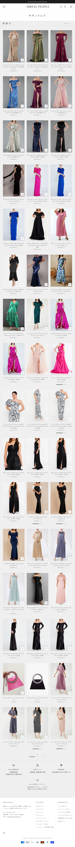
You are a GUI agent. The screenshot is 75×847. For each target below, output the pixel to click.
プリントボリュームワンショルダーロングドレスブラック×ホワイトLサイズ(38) (37, 426)
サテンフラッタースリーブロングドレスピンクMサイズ (61, 608)
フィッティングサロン (64, 809)
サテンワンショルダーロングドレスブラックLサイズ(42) (13, 473)
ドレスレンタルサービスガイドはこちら (37, 1)
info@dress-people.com (14, 817)
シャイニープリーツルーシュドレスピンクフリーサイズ (61, 742)
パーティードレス (41, 818)
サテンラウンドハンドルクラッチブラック (37, 698)
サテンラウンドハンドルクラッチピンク (13, 698)
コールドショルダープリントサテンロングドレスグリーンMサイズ (61, 290)
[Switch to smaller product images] (7, 23)
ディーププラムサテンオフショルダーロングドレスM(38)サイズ (37, 111)
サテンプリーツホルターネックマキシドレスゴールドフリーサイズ (37, 564)
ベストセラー (40, 809)
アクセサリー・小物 (41, 824)
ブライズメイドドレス (42, 821)
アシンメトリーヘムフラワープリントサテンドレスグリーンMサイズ (13, 334)
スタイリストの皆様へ (64, 812)
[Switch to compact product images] (10, 23)
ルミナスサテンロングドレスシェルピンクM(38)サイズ (61, 111)
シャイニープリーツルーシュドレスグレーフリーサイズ (37, 743)
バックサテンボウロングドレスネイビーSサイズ (13, 564)
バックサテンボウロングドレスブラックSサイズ (61, 517)
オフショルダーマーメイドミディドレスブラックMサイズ (37, 608)
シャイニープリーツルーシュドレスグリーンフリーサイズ (37, 334)
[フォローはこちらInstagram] (4, 833)
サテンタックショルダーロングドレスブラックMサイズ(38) (61, 156)
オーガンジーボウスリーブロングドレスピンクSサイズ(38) (37, 378)
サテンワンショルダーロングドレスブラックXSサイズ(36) (61, 473)
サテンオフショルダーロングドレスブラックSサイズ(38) (37, 654)
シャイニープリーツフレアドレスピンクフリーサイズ (61, 698)
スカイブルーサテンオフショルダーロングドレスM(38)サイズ (13, 111)
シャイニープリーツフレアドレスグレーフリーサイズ (13, 742)
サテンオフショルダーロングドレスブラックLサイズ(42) (13, 654)
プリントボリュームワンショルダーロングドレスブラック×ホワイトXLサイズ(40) (13, 426)
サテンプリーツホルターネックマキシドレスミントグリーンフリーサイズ (13, 609)
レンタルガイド (62, 806)
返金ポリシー (62, 821)
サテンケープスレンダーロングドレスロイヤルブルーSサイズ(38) (13, 244)
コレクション (40, 812)
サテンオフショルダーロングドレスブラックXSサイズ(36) (61, 654)
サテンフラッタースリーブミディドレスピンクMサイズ (61, 244)
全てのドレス (40, 806)
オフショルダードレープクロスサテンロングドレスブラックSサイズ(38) (37, 245)
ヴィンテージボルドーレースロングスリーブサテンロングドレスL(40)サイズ (61, 66)
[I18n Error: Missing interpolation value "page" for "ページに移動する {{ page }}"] (43, 755)
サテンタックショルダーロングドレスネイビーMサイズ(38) (37, 156)
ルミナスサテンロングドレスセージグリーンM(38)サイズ (13, 156)
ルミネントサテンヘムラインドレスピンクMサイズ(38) (13, 378)
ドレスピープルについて (65, 815)
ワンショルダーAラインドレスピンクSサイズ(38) (61, 378)
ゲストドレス (40, 815)
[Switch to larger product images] (3, 23)
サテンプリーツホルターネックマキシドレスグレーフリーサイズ (61, 564)
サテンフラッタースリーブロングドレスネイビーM (37, 290)
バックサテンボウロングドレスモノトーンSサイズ (37, 517)
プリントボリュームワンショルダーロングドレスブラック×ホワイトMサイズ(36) (61, 426)
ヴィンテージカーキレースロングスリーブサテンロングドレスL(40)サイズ (37, 66)
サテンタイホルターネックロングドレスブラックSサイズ (13, 200)
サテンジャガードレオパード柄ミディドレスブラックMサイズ (13, 290)
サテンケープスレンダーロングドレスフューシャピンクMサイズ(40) (37, 200)
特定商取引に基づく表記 (65, 818)
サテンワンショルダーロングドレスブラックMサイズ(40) (37, 473)
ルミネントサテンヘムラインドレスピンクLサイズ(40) (61, 334)
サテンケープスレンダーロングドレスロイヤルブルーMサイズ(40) (61, 200)
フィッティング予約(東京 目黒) (45, 827)
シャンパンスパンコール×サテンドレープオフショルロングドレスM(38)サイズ (14, 66)
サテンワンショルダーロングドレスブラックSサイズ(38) (13, 517)
